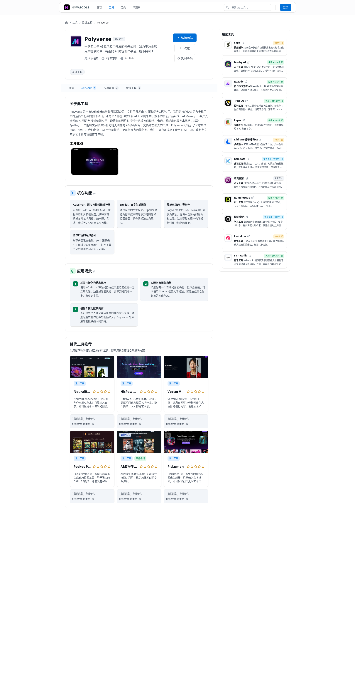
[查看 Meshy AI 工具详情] (254, 66)
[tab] (71, 88)
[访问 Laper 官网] (243, 120)
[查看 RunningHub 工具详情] (254, 202)
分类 (123, 7)
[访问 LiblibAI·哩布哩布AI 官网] (260, 139)
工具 (111, 7)
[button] (95, 161)
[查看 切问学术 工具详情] (254, 221)
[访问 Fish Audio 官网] (250, 255)
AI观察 (136, 7)
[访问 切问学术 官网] (247, 217)
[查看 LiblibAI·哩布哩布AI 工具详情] (254, 144)
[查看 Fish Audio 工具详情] (254, 260)
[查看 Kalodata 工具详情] (254, 163)
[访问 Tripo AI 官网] (246, 101)
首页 (99, 7)
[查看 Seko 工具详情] (254, 47)
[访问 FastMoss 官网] (248, 236)
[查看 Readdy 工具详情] (254, 86)
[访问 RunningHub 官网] (252, 197)
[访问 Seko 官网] (242, 43)
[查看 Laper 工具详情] (254, 124)
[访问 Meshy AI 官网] (248, 62)
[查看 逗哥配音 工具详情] (254, 182)
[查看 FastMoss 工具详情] (254, 240)
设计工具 (87, 22)
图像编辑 (140, 458)
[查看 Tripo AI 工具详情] (254, 105)
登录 (285, 7)
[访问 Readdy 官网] (246, 81)
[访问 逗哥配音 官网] (247, 178)
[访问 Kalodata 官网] (247, 159)
